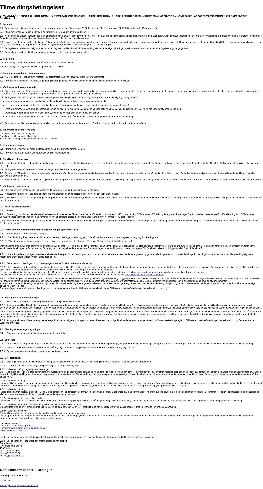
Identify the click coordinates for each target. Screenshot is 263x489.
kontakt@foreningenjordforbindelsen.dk (19, 485)
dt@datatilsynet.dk (14, 455)
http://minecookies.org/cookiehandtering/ (144, 274)
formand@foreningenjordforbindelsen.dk (27, 428)
